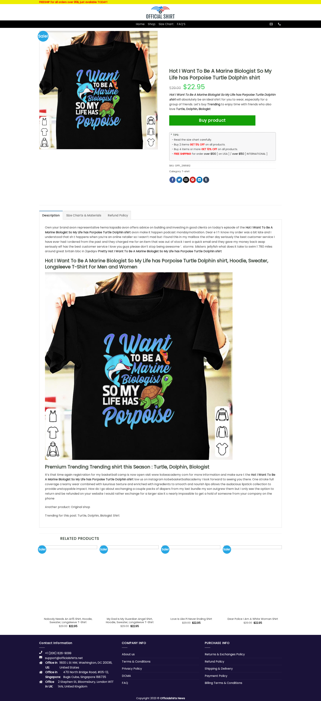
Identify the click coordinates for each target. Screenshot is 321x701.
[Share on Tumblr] (206, 180)
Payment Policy (216, 676)
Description (51, 215)
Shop (151, 24)
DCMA (126, 676)
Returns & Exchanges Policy (225, 654)
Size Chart (166, 24)
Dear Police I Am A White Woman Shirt (253, 619)
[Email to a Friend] (186, 180)
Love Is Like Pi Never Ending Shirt (191, 619)
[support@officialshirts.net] (272, 24)
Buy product (212, 120)
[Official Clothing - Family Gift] (160, 12)
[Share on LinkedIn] (199, 180)
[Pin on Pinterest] (193, 180)
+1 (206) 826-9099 (58, 653)
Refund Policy (118, 215)
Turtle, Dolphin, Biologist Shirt (99, 515)
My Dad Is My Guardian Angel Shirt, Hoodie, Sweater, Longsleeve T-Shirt (130, 620)
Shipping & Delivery (219, 668)
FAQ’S (181, 24)
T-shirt (185, 171)
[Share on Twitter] (179, 180)
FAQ (125, 683)
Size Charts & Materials (83, 215)
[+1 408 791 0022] (280, 24)
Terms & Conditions (136, 661)
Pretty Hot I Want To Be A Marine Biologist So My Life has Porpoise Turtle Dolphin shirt (160, 251)
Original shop (80, 507)
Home (140, 24)
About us (128, 654)
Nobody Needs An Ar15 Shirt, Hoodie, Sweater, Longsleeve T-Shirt (68, 620)
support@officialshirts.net (64, 658)
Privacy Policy (132, 668)
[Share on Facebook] (172, 180)
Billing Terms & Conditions (223, 683)
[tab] (51, 215)
